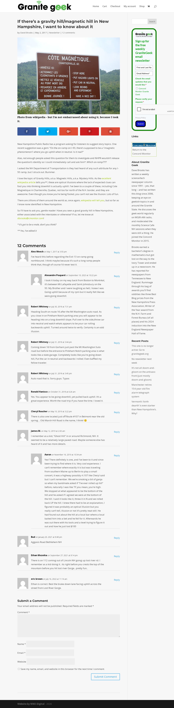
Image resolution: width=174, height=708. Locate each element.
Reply (117, 252)
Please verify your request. (143, 100)
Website (21, 661)
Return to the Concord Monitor (141, 151)
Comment (23, 612)
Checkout (115, 6)
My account (130, 6)
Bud (33, 536)
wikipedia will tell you (92, 200)
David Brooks (26, 32)
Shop (142, 6)
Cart (104, 6)
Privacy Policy (140, 118)
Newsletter (54, 32)
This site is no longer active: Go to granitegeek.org (143, 349)
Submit (141, 124)
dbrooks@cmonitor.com (30, 218)
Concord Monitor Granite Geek (142, 91)
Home (96, 6)
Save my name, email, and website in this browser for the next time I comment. (63, 669)
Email (21, 652)
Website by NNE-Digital (30, 703)
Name (21, 644)
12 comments (68, 32)
